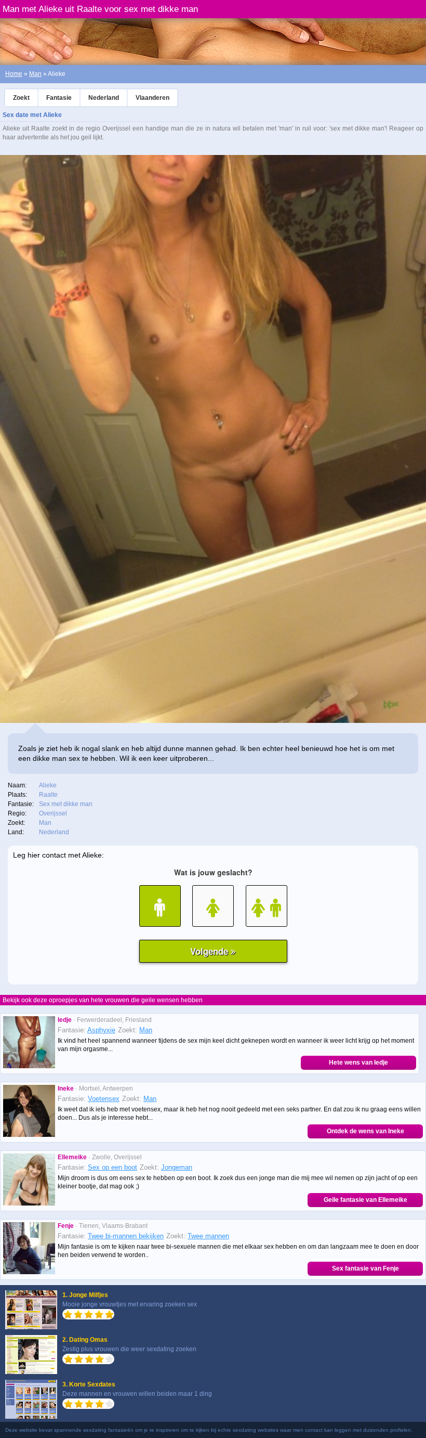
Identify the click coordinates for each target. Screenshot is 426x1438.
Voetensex (103, 1099)
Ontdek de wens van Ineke (365, 1131)
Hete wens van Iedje (358, 1062)
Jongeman (176, 1167)
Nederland (103, 97)
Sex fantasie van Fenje (365, 1268)
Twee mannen (208, 1236)
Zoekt (21, 97)
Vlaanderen (152, 97)
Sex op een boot (112, 1167)
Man (35, 73)
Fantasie (59, 97)
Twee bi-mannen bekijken (126, 1236)
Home (13, 73)
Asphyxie (101, 1030)
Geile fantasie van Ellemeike (365, 1199)
